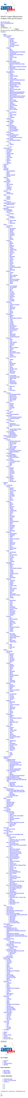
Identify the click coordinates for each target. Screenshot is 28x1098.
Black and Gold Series (15, 849)
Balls (11, 388)
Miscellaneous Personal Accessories (18, 66)
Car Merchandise (11, 449)
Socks (11, 59)
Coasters (12, 88)
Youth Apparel (13, 398)
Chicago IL (9, 186)
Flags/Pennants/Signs (12, 455)
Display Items (10, 138)
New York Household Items (13, 857)
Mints (11, 277)
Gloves (11, 253)
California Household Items (13, 770)
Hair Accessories (13, 275)
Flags (11, 366)
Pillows (11, 331)
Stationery (9, 118)
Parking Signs (13, 220)
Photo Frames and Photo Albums (17, 96)
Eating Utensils (13, 342)
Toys (8, 145)
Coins (11, 601)
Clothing (12, 248)
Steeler (8, 172)
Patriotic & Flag (10, 204)
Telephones (12, 104)
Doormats (12, 324)
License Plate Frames (15, 376)
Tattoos (11, 281)
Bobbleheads (13, 363)
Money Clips (13, 276)
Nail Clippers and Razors (15, 887)
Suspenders (12, 525)
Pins (11, 236)
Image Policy (7, 1070)
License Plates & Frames (15, 429)
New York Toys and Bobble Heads (15, 834)
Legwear (12, 259)
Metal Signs (12, 784)
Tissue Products (13, 94)
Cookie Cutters (13, 78)
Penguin (8, 176)
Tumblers (12, 355)
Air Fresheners (13, 112)
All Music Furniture (14, 86)
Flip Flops (12, 252)
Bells (11, 362)
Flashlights (12, 621)
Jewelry (8, 37)
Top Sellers (6, 1029)
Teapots (11, 102)
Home (5, 1062)
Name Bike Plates (14, 795)
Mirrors (11, 624)
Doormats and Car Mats (15, 83)
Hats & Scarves (13, 397)
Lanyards (12, 292)
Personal (9, 271)
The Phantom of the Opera (16, 137)
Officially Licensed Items (12, 134)
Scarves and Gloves (14, 841)
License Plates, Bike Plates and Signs (15, 790)
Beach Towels (13, 863)
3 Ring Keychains (14, 855)
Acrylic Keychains (14, 763)
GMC (8, 1023)
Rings (11, 237)
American (9, 1015)
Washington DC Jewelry (12, 929)
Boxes (11, 566)
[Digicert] (4, 1084)
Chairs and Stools (14, 75)
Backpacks (12, 296)
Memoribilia (12, 433)
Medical (8, 192)
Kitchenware (10, 796)
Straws (11, 354)
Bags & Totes (13, 395)
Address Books (13, 533)
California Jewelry (11, 760)
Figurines (12, 364)
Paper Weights (13, 548)
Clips (11, 303)
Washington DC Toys (12, 928)
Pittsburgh (6, 169)
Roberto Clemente (11, 174)
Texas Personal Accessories (13, 913)
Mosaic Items (13, 108)
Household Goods (14, 328)
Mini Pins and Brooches (15, 942)
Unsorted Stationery (14, 414)
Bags (11, 113)
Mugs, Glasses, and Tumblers (16, 815)
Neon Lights (12, 371)
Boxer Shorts (13, 837)
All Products (9, 149)
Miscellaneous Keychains (16, 764)
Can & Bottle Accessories (16, 318)
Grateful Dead (13, 136)
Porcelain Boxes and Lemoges (17, 97)
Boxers (11, 247)
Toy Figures (12, 390)
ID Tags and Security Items (16, 886)
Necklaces (12, 38)
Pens (11, 310)
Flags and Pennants (14, 457)
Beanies (11, 50)
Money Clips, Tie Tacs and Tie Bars (18, 845)
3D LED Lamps (13, 368)
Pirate (8, 173)
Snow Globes (13, 100)
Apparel (8, 47)
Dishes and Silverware (15, 82)
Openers (12, 348)
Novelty (8, 199)
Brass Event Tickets (14, 850)
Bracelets (12, 41)
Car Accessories (13, 285)
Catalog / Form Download (10, 1080)
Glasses (11, 251)
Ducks (5, 166)
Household (9, 314)
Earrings (12, 39)
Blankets (12, 106)
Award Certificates (14, 129)
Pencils (11, 311)
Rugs (11, 332)
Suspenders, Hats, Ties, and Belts (17, 839)
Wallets (11, 283)
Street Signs (12, 223)
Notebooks (12, 308)
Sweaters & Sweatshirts (15, 267)
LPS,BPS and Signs (8, 957)
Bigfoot (8, 180)
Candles (11, 74)
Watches (12, 239)
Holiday (11, 122)
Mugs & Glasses (13, 109)
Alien (8, 178)
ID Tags (11, 291)
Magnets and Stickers (15, 425)
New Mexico (7, 830)
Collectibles (9, 453)
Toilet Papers (13, 334)
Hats (11, 255)
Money (8, 966)
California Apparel (11, 759)
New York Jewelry (11, 842)
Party (11, 124)
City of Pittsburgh (11, 170)
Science (5, 191)
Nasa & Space (10, 193)
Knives (11, 620)
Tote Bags (12, 299)
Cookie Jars (12, 580)
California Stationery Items (13, 776)
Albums (11, 359)
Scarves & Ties (13, 57)
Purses (11, 298)
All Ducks (6, 168)
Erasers (11, 541)
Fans (11, 273)
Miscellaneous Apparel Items (16, 54)
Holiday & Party (10, 121)
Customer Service (8, 1063)
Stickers (11, 312)
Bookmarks (12, 534)
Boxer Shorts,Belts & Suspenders (17, 51)
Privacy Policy (7, 1071)
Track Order (7, 22)
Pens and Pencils (13, 130)
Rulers (11, 879)
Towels (11, 288)
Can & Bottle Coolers (15, 461)
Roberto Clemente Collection (10, 435)
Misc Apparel (13, 399)
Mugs (11, 346)
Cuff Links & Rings (14, 45)
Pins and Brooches (14, 843)
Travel (8, 110)
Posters (11, 98)
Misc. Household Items (15, 871)
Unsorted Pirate (10, 431)
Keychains (12, 43)
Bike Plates (12, 633)
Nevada (8, 972)
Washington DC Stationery (13, 933)
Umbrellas (12, 117)
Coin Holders (13, 889)
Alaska (8, 973)
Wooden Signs (13, 382)
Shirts (11, 58)
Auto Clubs (6, 1021)
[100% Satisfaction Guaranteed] (4, 1088)
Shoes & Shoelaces (14, 521)
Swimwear (12, 265)
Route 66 (9, 201)
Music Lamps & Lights (15, 89)
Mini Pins (12, 766)
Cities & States (7, 181)
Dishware (9, 132)
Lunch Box (12, 294)
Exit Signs (12, 899)
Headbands (12, 256)
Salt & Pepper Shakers (15, 352)
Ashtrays (12, 133)
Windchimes (12, 335)
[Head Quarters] (4, 1087)
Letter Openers (13, 878)
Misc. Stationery (13, 883)
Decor (8, 141)
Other (5, 195)
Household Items (11, 71)
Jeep (8, 1025)
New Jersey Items (11, 829)
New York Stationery (12, 873)
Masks (11, 260)
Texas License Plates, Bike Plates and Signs (17, 914)
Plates (11, 350)
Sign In (2, 22)
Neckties (12, 528)
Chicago (9, 809)
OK (1, 1095)
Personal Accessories (11, 61)
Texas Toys (9, 906)
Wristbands (12, 269)
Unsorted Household (14, 336)
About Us (6, 1060)
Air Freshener (13, 552)
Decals (11, 306)
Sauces (11, 724)
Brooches (12, 46)
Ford (8, 1024)
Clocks (11, 77)
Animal (8, 196)
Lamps (11, 574)
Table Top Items (13, 105)
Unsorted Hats (13, 53)
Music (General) (7, 35)
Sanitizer (12, 628)
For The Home (10, 459)
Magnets (12, 90)
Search (2, 26)
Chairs (11, 319)
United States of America (9, 203)
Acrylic (11, 847)
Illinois (5, 798)
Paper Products (13, 128)
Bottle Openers (10, 153)
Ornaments (12, 217)
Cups (11, 340)
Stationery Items (10, 803)
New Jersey (6, 827)
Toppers (11, 615)
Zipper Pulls (12, 681)
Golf (11, 645)
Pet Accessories (13, 330)
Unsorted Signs (13, 383)
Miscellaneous (13, 434)
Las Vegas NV (7, 810)
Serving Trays (13, 356)
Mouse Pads (12, 307)
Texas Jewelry (10, 909)
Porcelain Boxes (13, 870)
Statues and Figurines (15, 861)
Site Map (6, 1064)
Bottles (11, 339)
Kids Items (12, 327)
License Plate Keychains (15, 762)
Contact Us (6, 1081)
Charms (11, 491)
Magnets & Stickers (14, 451)
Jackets (11, 257)
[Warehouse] (4, 1085)
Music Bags (12, 67)
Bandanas (12, 245)
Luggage (12, 295)
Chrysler (9, 1027)
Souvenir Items (10, 788)
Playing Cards (13, 867)
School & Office (10, 125)
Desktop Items (13, 126)
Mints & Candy (13, 85)
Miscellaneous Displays (15, 140)
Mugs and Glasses (14, 858)
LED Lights (9, 157)
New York (9, 189)
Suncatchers (12, 613)
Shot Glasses (13, 351)
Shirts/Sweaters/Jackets (15, 394)
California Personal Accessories (14, 778)
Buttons (11, 231)
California (9, 188)
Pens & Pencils (13, 875)
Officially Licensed (11, 977)
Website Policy (7, 1073)
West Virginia (10, 184)
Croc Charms (13, 490)
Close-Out (6, 164)
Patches (11, 55)
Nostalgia (9, 1028)
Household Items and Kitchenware (15, 910)
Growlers (12, 344)
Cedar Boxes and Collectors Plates (18, 865)
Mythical (6, 177)
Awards (11, 120)
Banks (11, 73)
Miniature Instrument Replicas (17, 93)
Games (11, 754)
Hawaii (8, 185)
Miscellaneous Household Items (17, 92)
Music (5, 34)
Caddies (11, 536)
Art (10, 142)
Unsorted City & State (9, 938)
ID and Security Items (15, 62)
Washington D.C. (8, 926)
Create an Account (8, 1079)
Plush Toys (12, 386)
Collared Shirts (13, 249)
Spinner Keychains (14, 854)
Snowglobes (12, 607)
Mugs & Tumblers (14, 347)
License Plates (13, 114)
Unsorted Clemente (11, 437)
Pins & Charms (13, 42)
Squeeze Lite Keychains (15, 768)
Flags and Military (11, 976)
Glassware (12, 343)
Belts (11, 244)
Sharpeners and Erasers (15, 877)
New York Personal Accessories (14, 885)
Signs (11, 116)
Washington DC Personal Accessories (15, 934)
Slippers (11, 263)
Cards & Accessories (14, 304)
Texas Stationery (10, 912)
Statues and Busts (14, 101)
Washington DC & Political (13, 970)
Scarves (11, 261)
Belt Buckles (13, 228)
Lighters (11, 272)
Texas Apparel (10, 907)
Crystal (11, 603)
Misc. (11, 465)
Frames (11, 367)
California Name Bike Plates (16, 786)
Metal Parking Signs (14, 902)
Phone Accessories (14, 280)
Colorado (9, 960)
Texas (8, 182)
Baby (11, 49)
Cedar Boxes (13, 771)
